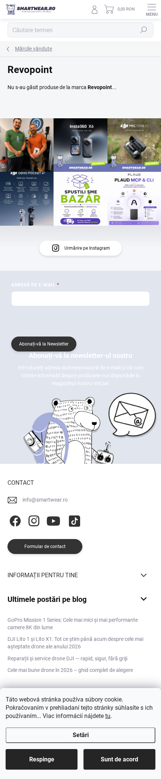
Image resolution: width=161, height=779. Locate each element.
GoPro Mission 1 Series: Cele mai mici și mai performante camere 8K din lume (72, 623)
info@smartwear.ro (45, 500)
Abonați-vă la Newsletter (44, 344)
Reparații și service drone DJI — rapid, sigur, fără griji (67, 658)
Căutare (144, 30)
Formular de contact (45, 546)
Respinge (41, 759)
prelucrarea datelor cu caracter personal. (52, 323)
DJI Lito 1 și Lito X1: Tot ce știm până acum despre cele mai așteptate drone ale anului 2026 (75, 642)
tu (107, 715)
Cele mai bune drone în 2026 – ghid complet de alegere (70, 670)
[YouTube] (53, 519)
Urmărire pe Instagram (87, 248)
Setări (81, 735)
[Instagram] (32, 519)
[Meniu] (151, 9)
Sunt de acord (119, 759)
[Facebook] (14, 519)
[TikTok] (73, 519)
